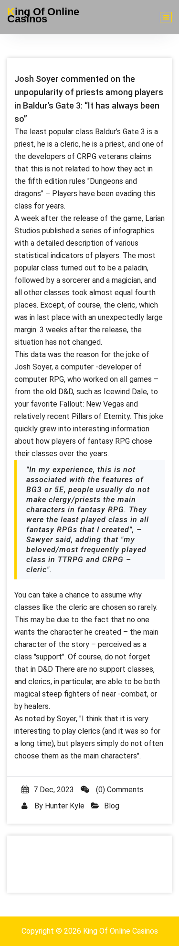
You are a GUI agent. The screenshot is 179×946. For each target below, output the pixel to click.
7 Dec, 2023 (53, 789)
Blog (111, 805)
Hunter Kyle (64, 805)
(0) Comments (119, 789)
